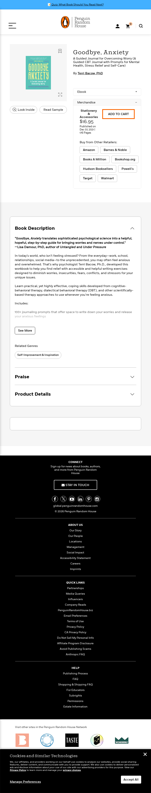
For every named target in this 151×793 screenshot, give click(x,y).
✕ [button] (145, 755)
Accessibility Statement (75, 558)
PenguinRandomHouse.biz (75, 610)
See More (25, 330)
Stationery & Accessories (89, 114)
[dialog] (75, 771)
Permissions (75, 701)
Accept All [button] (131, 779)
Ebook (107, 92)
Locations (75, 541)
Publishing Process (75, 673)
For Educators (75, 690)
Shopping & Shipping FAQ (75, 684)
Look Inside (26, 110)
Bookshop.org (125, 159)
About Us (75, 525)
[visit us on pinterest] (89, 499)
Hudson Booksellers (98, 169)
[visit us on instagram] (97, 499)
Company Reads (75, 605)
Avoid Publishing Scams (75, 649)
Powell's (128, 169)
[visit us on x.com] (63, 499)
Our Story (75, 530)
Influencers (75, 599)
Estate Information (75, 706)
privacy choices (72, 770)
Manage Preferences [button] (25, 782)
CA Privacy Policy (75, 632)
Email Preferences (75, 616)
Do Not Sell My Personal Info (75, 638)
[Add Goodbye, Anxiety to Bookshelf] (60, 51)
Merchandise (107, 102)
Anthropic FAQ (75, 654)
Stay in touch (77, 485)
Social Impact (75, 552)
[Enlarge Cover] (60, 95)
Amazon (89, 150)
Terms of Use (75, 621)
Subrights (75, 695)
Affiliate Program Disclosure (75, 643)
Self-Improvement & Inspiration (38, 355)
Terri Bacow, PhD (90, 73)
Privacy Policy (75, 627)
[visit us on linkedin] (80, 499)
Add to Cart (118, 114)
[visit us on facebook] (55, 499)
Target (87, 178)
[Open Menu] (12, 26)
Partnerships (75, 588)
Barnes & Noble (115, 150)
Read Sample (53, 110)
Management (75, 547)
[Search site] (141, 26)
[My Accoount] (118, 25)
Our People (75, 536)
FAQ (75, 679)
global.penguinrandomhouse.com (75, 506)
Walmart (107, 178)
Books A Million (94, 159)
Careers (75, 563)
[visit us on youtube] (72, 499)
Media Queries (75, 594)
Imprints (75, 569)
